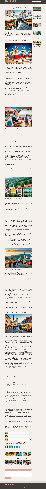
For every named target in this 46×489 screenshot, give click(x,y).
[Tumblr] (12, 447)
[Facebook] (6, 447)
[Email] (18, 447)
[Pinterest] (9, 447)
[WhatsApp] (11, 447)
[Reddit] (19, 447)
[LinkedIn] (14, 447)
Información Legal (25, 484)
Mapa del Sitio (24, 487)
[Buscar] (40, 1)
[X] (7, 447)
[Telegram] (16, 447)
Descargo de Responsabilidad (26, 486)
